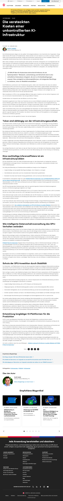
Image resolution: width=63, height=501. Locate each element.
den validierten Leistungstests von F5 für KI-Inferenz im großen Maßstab (33, 205)
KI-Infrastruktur (14, 368)
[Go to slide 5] (35, 431)
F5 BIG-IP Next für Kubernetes (10, 243)
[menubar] (31, 1)
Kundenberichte (26, 459)
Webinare (25, 461)
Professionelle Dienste (47, 457)
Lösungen (5, 457)
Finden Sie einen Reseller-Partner (10, 468)
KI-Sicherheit (27, 368)
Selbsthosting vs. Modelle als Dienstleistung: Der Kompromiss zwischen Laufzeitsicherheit (10, 413)
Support (38, 1)
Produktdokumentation (28, 453)
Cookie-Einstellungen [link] (32, 497)
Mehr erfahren (32, 12)
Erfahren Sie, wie (31, 447)
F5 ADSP (26, 407)
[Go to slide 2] (27, 431)
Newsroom (25, 482)
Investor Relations (27, 476)
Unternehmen (6, 18)
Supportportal (45, 455)
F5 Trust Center (26, 470)
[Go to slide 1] (24, 431)
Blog (24, 478)
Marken (7, 495)
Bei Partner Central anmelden (9, 474)
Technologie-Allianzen (8, 470)
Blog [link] (13, 18)
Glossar (24, 457)
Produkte (5, 455)
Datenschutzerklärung (21, 495)
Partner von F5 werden (8, 472)
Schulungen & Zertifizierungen (29, 463)
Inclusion (25, 474)
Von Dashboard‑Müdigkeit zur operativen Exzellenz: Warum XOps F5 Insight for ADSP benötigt (50, 413)
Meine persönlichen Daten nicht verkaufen (49, 495)
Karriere (24, 472)
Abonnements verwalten (47, 453)
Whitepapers (25, 455)
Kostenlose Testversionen (9, 453)
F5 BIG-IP (21, 368)
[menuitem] (11, 1)
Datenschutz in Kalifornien (33, 495)
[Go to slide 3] (30, 431)
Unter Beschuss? (55, 1)
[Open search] (59, 5)
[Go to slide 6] (38, 431)
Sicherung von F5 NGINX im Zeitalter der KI (31, 410)
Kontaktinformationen (27, 468)
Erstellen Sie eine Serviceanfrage (49, 459)
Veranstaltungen (26, 480)
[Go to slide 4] (32, 431)
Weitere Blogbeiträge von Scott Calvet (23, 382)
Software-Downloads (46, 461)
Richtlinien (13, 495)
